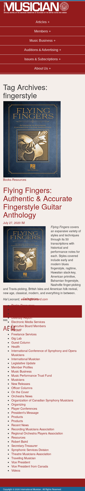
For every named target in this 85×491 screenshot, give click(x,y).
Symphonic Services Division (30, 450)
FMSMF (16, 330)
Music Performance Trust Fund (31, 375)
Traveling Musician (23, 458)
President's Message (25, 413)
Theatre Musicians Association (31, 454)
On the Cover (20, 392)
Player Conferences (24, 408)
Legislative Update (23, 363)
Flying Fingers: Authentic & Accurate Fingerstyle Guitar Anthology (37, 202)
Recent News (20, 425)
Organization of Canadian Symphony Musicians (42, 400)
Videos (15, 470)
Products (17, 417)
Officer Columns (21, 388)
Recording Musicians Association (32, 429)
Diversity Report (21, 318)
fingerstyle (10, 311)
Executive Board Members (28, 326)
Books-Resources (14, 179)
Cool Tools (18, 309)
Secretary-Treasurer (24, 446)
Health (15, 346)
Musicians (17, 379)
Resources (18, 437)
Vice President (20, 462)
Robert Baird (19, 441)
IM (23, 223)
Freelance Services (24, 334)
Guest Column (20, 342)
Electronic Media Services (28, 322)
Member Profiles (22, 367)
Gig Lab (16, 338)
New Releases (20, 384)
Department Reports (24, 313)
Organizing (18, 404)
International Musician (25, 359)
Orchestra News (21, 396)
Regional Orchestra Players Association (37, 433)
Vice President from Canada (29, 466)
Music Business (21, 371)
